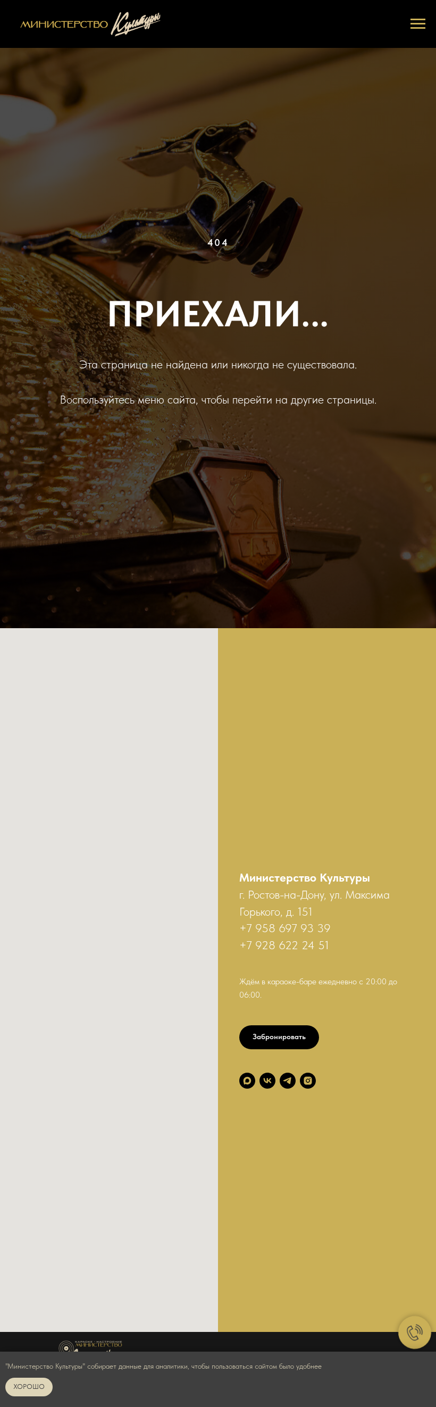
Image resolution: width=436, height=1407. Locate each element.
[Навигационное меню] (417, 24)
